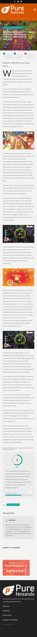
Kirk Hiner (8, 43)
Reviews (6, 27)
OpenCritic (6, 610)
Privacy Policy (7, 615)
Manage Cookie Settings (10, 620)
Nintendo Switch (17, 27)
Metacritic (6, 606)
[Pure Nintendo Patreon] (16, 567)
